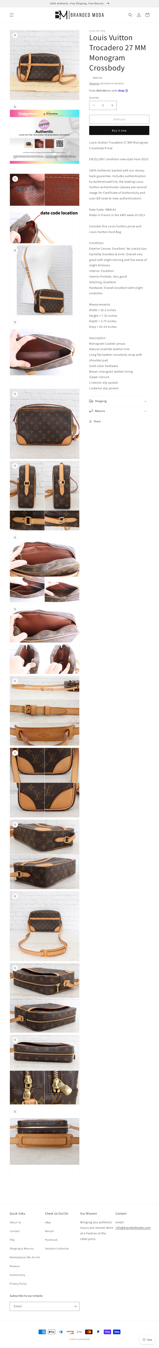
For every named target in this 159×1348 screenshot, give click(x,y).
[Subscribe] (75, 1306)
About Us (15, 1222)
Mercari (49, 1231)
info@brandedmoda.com (133, 1228)
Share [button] (97, 421)
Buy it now (119, 130)
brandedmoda (83, 1339)
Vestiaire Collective (57, 1248)
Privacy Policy (18, 1283)
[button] (11, 15)
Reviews (15, 1266)
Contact (15, 1231)
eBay (48, 1222)
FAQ (12, 1240)
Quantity (94, 97)
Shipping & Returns (22, 1248)
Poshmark (51, 1240)
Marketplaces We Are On (25, 1257)
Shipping (94, 83)
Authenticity (17, 1275)
